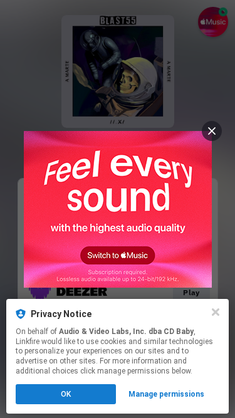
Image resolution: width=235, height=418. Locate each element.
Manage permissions (166, 394)
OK (66, 394)
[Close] (216, 312)
